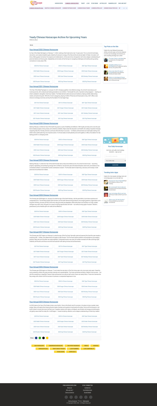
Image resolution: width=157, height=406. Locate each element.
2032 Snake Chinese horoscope (89, 71)
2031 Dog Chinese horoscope (65, 118)
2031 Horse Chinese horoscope (41, 113)
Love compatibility (89, 349)
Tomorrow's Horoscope (55, 346)
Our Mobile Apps (87, 390)
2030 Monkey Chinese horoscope (89, 150)
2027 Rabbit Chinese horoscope (41, 251)
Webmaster (86, 401)
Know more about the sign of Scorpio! (116, 72)
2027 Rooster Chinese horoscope (41, 262)
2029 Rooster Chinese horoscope (41, 190)
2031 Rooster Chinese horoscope (41, 118)
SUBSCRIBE (115, 165)
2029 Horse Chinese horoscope (41, 185)
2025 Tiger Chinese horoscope (89, 316)
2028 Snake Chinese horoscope (89, 217)
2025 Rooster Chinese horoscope (41, 332)
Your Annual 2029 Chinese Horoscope (43, 160)
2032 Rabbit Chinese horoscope (41, 71)
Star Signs (94, 3)
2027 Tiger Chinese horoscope (89, 246)
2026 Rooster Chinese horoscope (41, 297)
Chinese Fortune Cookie (69, 8)
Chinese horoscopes (72, 3)
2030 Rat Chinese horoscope (41, 139)
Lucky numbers (74, 349)
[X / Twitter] (71, 397)
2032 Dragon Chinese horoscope (65, 71)
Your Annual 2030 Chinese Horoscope (43, 123)
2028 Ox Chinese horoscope (65, 211)
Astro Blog (72, 352)
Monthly (95, 346)
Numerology (112, 3)
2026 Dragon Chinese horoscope (65, 286)
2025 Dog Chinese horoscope (65, 332)
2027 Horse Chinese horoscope (41, 257)
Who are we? (122, 3)
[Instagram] (76, 397)
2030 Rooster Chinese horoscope (41, 155)
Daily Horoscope (39, 346)
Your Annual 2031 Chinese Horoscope (43, 86)
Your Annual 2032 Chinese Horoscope (43, 49)
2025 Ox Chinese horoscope (65, 316)
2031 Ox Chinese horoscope (65, 103)
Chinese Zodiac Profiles (110, 8)
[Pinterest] (81, 397)
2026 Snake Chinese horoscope (89, 286)
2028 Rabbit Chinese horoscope (41, 217)
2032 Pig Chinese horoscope (89, 81)
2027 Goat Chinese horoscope (65, 257)
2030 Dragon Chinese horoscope (65, 145)
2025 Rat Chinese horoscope (41, 316)
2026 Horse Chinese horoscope (41, 292)
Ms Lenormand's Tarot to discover (117, 188)
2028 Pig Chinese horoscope (89, 227)
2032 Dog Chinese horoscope (65, 81)
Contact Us (88, 388)
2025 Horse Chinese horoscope (41, 327)
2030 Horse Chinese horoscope (41, 150)
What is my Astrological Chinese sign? (117, 78)
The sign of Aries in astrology (117, 60)
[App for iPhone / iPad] (86, 397)
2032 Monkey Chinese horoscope (89, 76)
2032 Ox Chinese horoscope (65, 66)
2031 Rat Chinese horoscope (41, 103)
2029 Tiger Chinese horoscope (89, 174)
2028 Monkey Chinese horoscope (89, 222)
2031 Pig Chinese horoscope (89, 118)
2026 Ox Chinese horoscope (65, 281)
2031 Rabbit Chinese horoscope (41, 108)
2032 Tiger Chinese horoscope (89, 66)
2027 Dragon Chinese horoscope (65, 251)
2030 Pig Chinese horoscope (89, 155)
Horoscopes (59, 3)
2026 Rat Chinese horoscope (41, 281)
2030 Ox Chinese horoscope (65, 139)
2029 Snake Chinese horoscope (89, 180)
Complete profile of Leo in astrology (118, 66)
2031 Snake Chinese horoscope (89, 108)
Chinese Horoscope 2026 (36, 8)
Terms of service (69, 392)
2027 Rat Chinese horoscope (41, 246)
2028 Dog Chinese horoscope (65, 227)
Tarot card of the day (59, 349)
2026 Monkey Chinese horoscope (89, 292)
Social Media (87, 392)
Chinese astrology (96, 8)
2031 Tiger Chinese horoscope (89, 103)
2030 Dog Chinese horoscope (65, 155)
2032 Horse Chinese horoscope (41, 76)
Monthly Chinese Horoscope (53, 8)
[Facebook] (36, 338)
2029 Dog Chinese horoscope (65, 190)
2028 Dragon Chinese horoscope (65, 217)
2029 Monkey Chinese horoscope (89, 185)
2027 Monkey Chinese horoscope (89, 257)
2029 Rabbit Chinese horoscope (41, 180)
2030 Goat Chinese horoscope (65, 150)
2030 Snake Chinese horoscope (89, 145)
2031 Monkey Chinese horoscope (89, 113)
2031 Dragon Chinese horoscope (65, 108)
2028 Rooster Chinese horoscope (41, 227)
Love (87, 3)
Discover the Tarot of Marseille (117, 182)
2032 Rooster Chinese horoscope (41, 81)
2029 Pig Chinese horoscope (89, 190)
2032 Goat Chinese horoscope (65, 76)
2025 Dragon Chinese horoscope (65, 321)
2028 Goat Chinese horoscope (65, 222)
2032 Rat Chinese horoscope (41, 66)
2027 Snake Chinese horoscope (89, 251)
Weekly (86, 346)
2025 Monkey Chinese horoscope (89, 327)
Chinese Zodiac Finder (84, 8)
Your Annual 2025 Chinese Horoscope (43, 302)
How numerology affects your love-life (118, 194)
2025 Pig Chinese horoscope (89, 332)
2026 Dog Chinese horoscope (65, 297)
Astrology (103, 3)
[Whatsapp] (39, 338)
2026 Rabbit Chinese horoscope (41, 286)
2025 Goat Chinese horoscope (65, 327)
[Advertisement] (78, 21)
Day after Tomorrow (73, 346)
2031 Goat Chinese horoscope (65, 113)
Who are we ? (69, 390)
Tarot (83, 3)
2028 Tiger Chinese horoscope (89, 211)
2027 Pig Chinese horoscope (89, 262)
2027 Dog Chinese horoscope (65, 262)
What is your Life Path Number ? (117, 201)
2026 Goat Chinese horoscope (65, 292)
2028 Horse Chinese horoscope (41, 222)
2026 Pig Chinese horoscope (89, 297)
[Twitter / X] (43, 338)
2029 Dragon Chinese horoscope (65, 180)
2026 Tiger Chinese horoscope (89, 281)
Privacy (80, 401)
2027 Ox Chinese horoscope (65, 246)
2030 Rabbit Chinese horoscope (41, 145)
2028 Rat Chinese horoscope (41, 211)
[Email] (47, 338)
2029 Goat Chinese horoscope (65, 185)
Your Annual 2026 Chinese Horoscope (43, 267)
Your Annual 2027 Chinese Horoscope (43, 232)
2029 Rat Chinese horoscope (41, 174)
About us (69, 388)
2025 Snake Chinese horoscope (89, 321)
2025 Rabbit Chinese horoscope (41, 321)
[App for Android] (91, 397)
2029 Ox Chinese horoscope (65, 174)
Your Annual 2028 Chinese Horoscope (43, 195)
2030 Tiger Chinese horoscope (89, 139)
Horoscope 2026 (43, 349)
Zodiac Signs (60, 352)
